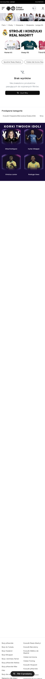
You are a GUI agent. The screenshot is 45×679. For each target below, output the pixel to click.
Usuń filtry (24, 93)
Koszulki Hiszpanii (30, 665)
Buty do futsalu (8, 647)
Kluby (10, 25)
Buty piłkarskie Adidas (10, 663)
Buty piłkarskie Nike (9, 666)
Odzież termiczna (30, 657)
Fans (4, 25)
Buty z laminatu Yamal (10, 659)
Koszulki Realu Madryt (32, 643)
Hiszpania (19, 25)
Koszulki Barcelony (30, 647)
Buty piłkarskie (7, 643)
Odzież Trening (29, 661)
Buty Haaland (7, 651)
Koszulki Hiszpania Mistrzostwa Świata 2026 (19, 116)
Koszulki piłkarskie (30, 669)
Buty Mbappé (7, 655)
